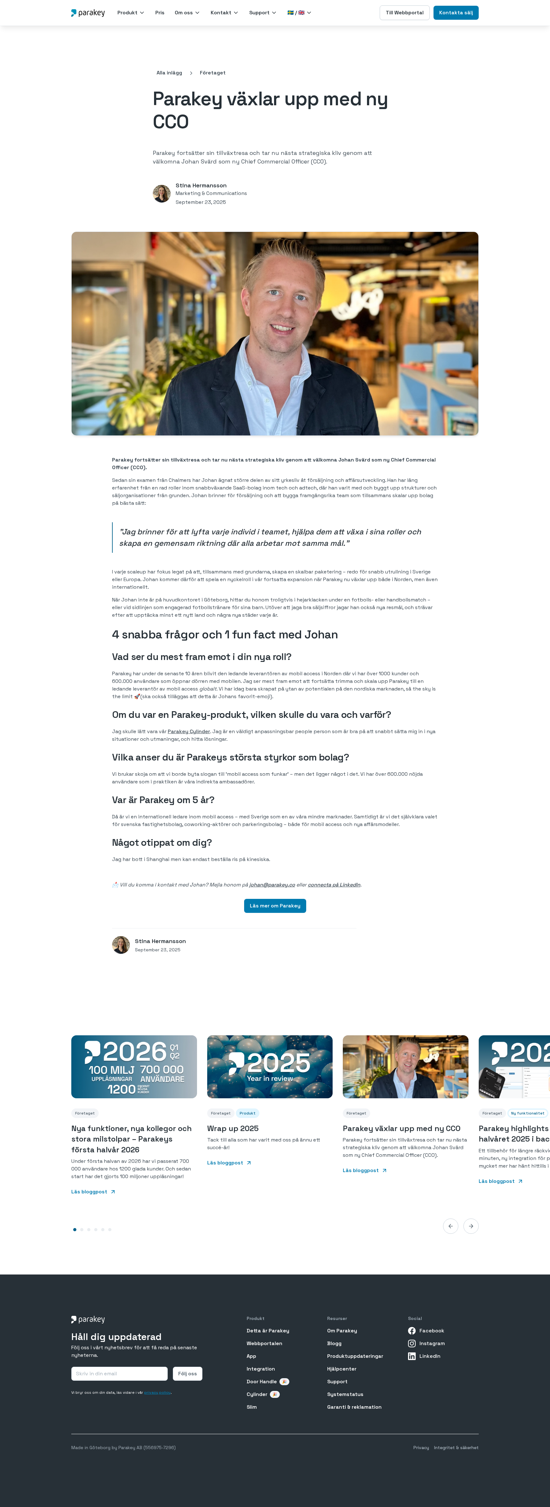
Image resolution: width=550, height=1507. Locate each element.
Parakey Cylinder (189, 731)
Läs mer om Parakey (275, 905)
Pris (160, 12)
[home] (88, 13)
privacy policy (157, 1392)
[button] (131, 12)
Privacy (421, 1447)
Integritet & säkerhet (456, 1447)
